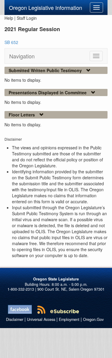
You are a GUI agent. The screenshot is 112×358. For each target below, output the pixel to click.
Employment (69, 319)
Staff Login (27, 18)
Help (8, 18)
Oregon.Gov (93, 319)
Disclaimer (14, 319)
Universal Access (41, 319)
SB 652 (11, 42)
